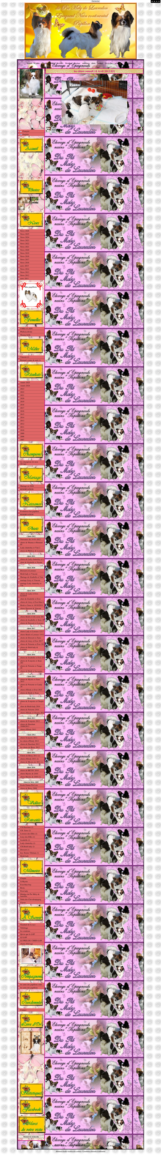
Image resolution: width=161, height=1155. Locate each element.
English (25, 134)
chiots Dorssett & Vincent (30, 608)
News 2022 (24, 243)
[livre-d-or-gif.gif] (31, 1042)
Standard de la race (27, 924)
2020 (22, 398)
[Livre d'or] (31, 1020)
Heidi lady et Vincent (28, 573)
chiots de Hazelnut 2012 (30, 744)
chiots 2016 (31, 654)
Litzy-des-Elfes (27, 836)
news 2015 (24, 265)
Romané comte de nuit (30, 360)
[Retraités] (31, 815)
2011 (22, 427)
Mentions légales (61, 1151)
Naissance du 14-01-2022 (30, 539)
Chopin (23, 878)
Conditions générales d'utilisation (94, 1151)
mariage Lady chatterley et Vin (30, 584)
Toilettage (24, 927)
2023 (22, 388)
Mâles (52, 63)
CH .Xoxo (25, 830)
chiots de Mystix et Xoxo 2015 (30, 680)
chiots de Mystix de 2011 (31, 762)
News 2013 (24, 272)
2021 (22, 395)
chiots (93, 63)
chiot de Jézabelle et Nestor (31, 562)
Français (25, 131)
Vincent (24, 357)
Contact (23, 1010)
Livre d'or (108, 63)
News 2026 (24, 230)
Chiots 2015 (31, 676)
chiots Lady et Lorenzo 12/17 (32, 631)
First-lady (24, 891)
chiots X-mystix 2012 (28, 737)
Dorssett (24, 849)
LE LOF (23, 937)
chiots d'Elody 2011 (29, 758)
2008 (22, 436)
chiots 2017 (31, 628)
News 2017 (24, 259)
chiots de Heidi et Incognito (31, 671)
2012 (22, 423)
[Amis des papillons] (31, 973)
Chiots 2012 (31, 734)
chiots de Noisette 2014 (29, 709)
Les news (55, 1145)
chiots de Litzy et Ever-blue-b (32, 602)
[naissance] (31, 499)
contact (100, 63)
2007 (22, 439)
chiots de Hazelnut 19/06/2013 (27, 725)
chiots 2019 (31, 590)
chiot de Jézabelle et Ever (30, 598)
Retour (94, 130)
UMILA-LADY (26, 328)
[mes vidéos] (31, 799)
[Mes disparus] (31, 866)
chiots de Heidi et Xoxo (29, 693)
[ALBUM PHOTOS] (31, 186)
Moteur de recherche (31, 1136)
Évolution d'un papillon (29, 511)
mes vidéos (118, 63)
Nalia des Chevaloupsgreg (30, 899)
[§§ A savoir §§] (31, 913)
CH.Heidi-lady (27, 846)
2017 (22, 407)
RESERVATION (27, 489)
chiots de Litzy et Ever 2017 (31, 641)
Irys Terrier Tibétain (29, 852)
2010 (22, 430)
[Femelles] (31, 316)
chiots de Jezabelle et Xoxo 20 (32, 619)
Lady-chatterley (27, 843)
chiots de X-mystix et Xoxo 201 (31, 661)
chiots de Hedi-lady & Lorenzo (29, 648)
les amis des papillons (29, 987)
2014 (22, 417)
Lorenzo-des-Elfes (28, 833)
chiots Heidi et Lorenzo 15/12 (32, 634)
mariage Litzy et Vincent (30, 580)
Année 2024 (25, 385)
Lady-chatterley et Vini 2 (30, 547)
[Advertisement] (31, 114)
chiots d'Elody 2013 (28, 729)
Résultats (68, 63)
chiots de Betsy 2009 (31, 782)
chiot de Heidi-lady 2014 (30, 706)
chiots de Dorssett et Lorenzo (32, 623)
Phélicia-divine (26, 331)
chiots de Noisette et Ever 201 (32, 644)
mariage (77, 63)
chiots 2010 (31, 767)
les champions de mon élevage (29, 462)
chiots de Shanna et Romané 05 (31, 543)
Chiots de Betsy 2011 (30, 755)
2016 (22, 411)
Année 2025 (25, 382)
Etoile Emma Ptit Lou (29, 785)
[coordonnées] (31, 998)
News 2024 (24, 237)
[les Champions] (31, 450)
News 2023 (24, 240)
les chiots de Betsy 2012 (30, 747)
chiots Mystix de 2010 (29, 773)
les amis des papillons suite (31, 984)
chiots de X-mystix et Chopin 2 (31, 702)
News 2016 (24, 262)
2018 (22, 404)
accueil (29, 63)
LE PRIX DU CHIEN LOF (31, 940)
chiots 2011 (31, 752)
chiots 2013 (31, 718)
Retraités (60, 63)
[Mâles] (31, 345)
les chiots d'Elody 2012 (29, 741)
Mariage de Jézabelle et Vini (31, 577)
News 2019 (24, 253)
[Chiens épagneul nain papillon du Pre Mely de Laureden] (80, 30)
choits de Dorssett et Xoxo (30, 637)
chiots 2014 (31, 698)
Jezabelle (25, 840)
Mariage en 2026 (27, 486)
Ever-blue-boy (25, 884)
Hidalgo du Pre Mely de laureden (29, 895)
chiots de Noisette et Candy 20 (31, 685)
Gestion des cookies (74, 1151)
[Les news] (31, 219)
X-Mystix (24, 881)
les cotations (25, 931)
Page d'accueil (45, 1145)
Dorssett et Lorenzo (28, 570)
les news (37, 63)
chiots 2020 (31, 567)
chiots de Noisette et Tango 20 (31, 667)
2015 (22, 414)
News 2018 (24, 256)
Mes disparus (129, 63)
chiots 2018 (31, 613)
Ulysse (23, 902)
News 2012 (24, 275)
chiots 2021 (31, 556)
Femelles (45, 63)
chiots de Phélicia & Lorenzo (31, 550)
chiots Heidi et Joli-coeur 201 (32, 616)
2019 (22, 401)
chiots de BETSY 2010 (29, 770)
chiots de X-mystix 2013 (30, 721)
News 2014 (24, 269)
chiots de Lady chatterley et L (32, 559)
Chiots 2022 (31, 536)
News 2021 (24, 246)
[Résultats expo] (31, 370)
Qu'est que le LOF (27, 934)
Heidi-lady (24, 856)
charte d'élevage (26, 943)
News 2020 (24, 250)
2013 (22, 420)
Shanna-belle (25, 334)
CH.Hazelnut (26, 827)
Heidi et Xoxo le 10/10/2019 (31, 605)
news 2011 (24, 278)
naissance (85, 63)
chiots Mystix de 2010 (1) (30, 776)
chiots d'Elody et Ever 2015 (31, 689)
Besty (22, 887)
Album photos (98, 1145)
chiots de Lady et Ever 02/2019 (29, 594)
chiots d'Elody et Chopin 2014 (32, 712)
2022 (22, 392)
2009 (22, 433)
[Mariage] (31, 474)
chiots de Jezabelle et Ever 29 (32, 657)
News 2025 (24, 234)
